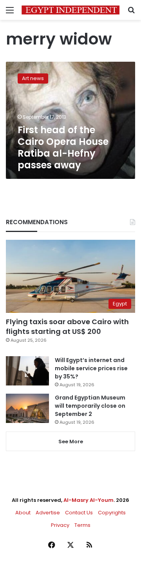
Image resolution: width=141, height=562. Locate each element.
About (23, 512)
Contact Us (79, 512)
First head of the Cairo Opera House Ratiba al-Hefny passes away (63, 147)
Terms (82, 525)
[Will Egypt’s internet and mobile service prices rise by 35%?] (27, 370)
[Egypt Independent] (70, 9)
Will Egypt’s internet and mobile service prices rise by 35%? (91, 368)
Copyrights (112, 512)
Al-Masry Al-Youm (88, 500)
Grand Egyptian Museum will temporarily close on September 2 (90, 406)
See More (70, 441)
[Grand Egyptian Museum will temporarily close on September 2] (27, 408)
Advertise (48, 512)
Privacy (60, 525)
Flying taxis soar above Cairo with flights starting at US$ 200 (67, 326)
